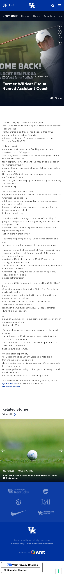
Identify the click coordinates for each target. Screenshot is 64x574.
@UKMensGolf (10, 383)
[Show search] (52, 5)
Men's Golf (10, 16)
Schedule (49, 16)
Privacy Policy (17, 543)
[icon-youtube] (60, 43)
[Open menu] (59, 5)
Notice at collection (15, 570)
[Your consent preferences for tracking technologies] (59, 571)
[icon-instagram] (60, 37)
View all (7, 414)
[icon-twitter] (60, 32)
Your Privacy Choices (25, 564)
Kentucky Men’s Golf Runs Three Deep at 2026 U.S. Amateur (30, 476)
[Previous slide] (3, 451)
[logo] (32, 530)
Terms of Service (33, 543)
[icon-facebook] (60, 27)
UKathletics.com (11, 386)
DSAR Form (47, 543)
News (36, 16)
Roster (25, 16)
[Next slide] (61, 451)
